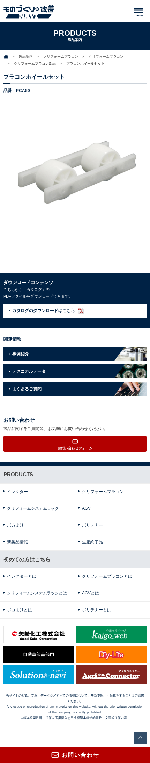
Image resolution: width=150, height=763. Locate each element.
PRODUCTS (18, 474)
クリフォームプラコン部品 (35, 63)
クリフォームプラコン (60, 56)
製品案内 (26, 56)
